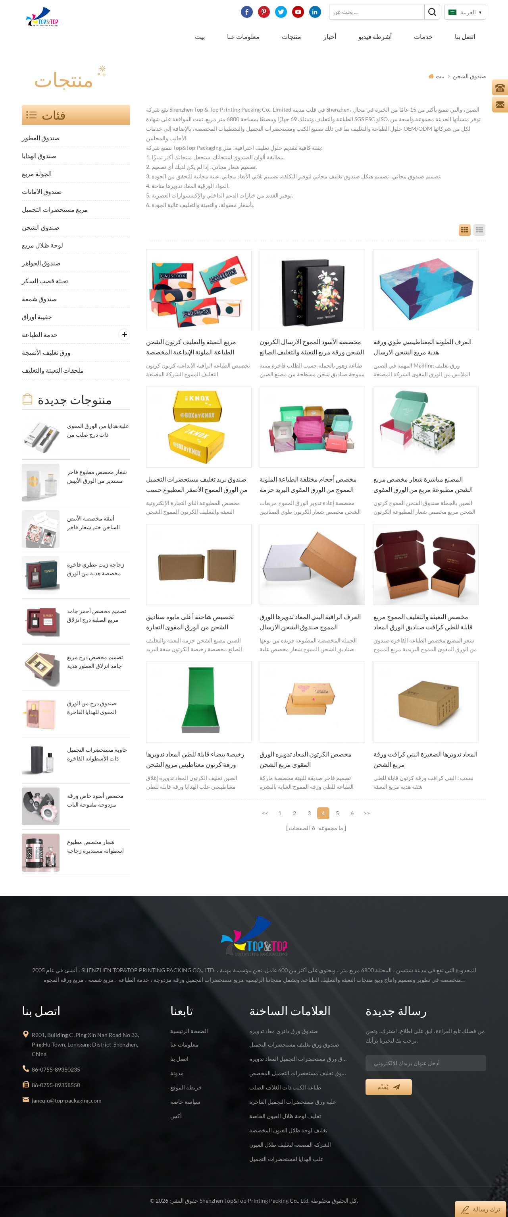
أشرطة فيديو (375, 36)
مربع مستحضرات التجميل (55, 209)
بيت (200, 36)
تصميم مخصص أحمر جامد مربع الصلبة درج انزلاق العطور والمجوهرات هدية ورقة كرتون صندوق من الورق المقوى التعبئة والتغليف (96, 616)
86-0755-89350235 (56, 1069)
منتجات (291, 36)
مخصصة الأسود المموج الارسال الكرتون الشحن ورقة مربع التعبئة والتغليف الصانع (312, 347)
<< (265, 813)
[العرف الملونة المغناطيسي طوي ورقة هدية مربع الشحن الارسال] (426, 289)
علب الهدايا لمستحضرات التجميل (286, 1158)
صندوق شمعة (39, 298)
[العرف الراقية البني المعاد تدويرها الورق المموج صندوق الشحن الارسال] (312, 564)
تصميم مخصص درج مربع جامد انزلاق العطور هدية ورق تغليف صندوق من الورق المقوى (95, 662)
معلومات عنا (243, 36)
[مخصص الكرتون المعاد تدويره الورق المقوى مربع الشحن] (312, 702)
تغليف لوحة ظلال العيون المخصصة (288, 1130)
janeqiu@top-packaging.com (67, 1100)
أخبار (329, 36)
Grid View (465, 230)
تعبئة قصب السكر (45, 280)
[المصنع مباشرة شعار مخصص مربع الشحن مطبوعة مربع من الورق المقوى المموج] (426, 427)
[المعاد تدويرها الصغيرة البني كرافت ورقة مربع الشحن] (426, 702)
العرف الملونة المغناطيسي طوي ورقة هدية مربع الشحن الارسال (422, 347)
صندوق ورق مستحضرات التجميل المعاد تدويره (298, 1058)
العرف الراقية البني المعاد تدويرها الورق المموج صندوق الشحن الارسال (310, 622)
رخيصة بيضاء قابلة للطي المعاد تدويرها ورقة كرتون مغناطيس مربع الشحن (195, 759)
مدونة (177, 1073)
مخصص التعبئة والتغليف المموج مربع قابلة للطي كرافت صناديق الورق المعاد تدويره (423, 622)
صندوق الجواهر (41, 263)
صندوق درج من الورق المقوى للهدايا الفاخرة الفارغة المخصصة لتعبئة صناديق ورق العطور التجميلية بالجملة (94, 708)
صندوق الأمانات (42, 191)
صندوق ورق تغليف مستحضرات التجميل (294, 1044)
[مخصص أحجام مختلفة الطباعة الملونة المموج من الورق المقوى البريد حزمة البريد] (312, 427)
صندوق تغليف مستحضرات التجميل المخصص (298, 1073)
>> (367, 813)
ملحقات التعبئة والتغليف (53, 370)
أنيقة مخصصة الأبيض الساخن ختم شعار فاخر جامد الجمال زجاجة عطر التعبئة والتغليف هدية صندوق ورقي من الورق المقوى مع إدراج (95, 523)
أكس (176, 1116)
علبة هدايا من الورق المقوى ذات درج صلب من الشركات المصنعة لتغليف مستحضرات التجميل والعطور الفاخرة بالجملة (98, 431)
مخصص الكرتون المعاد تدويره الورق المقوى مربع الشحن (306, 759)
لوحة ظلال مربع (42, 245)
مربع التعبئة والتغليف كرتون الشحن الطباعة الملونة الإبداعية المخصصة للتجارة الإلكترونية (191, 347)
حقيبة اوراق (37, 316)
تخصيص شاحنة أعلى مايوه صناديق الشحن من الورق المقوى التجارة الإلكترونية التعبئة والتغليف (190, 622)
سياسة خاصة (185, 1101)
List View (479, 230)
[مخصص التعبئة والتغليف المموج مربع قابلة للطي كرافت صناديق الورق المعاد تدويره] (426, 564)
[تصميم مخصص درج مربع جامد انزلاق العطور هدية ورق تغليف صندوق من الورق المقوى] (41, 668)
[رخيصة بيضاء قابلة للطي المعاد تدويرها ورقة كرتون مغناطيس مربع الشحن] (199, 702)
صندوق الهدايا (39, 155)
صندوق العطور (41, 137)
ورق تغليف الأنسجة (46, 352)
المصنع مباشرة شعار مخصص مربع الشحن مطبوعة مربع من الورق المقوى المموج (423, 485)
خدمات (423, 36)
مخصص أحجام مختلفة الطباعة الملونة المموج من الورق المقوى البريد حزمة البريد (308, 485)
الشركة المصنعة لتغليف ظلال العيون (290, 1144)
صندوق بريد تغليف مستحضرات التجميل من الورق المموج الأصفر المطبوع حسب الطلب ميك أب (197, 485)
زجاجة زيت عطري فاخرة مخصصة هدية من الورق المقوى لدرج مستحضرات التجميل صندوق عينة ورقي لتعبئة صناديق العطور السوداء (97, 569)
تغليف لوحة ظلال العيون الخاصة (285, 1116)
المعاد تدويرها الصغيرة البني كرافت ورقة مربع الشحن (425, 759)
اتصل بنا (465, 36)
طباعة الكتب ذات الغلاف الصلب (285, 1087)
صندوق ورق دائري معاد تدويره (283, 1030)
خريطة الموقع (186, 1087)
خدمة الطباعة (40, 334)
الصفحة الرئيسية (189, 1030)
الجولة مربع (37, 173)
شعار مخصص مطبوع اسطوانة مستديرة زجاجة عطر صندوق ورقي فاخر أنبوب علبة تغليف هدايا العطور (95, 847)
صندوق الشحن (469, 76)
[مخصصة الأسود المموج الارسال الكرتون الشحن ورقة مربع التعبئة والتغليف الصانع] (312, 289)
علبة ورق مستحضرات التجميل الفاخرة (292, 1101)
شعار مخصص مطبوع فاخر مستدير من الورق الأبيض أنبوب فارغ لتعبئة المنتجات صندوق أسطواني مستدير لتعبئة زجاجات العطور (97, 477)
